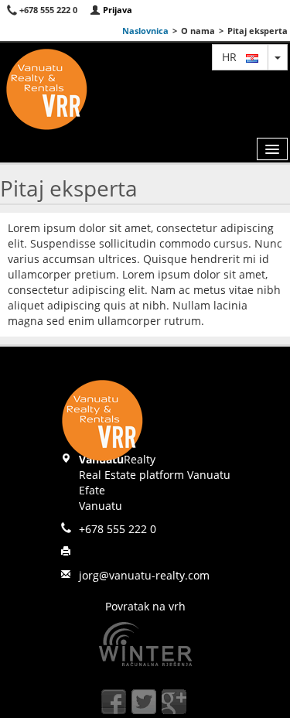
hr (234, 57)
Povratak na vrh (145, 606)
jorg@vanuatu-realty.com (144, 575)
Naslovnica (145, 30)
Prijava (116, 9)
